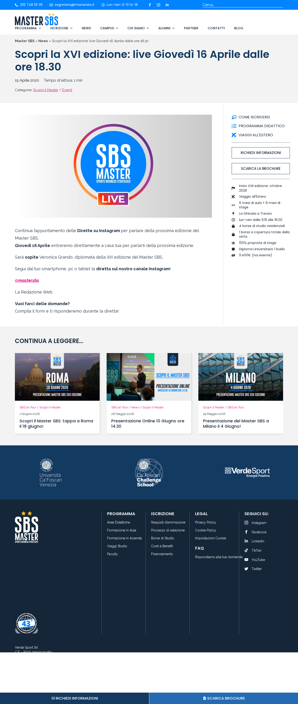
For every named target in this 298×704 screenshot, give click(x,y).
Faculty (112, 554)
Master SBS (24, 41)
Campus (107, 28)
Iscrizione (59, 28)
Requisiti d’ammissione (167, 522)
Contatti (216, 28)
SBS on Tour (28, 407)
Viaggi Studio (117, 546)
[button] (20, 394)
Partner (191, 28)
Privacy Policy (205, 522)
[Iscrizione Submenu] (70, 28)
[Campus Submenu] (116, 28)
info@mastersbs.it (36, 660)
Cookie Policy (205, 530)
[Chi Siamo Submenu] (147, 28)
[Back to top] (288, 683)
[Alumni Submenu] (172, 28)
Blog (238, 28)
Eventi (67, 90)
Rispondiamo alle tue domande (214, 557)
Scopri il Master (45, 90)
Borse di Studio (162, 538)
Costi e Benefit (162, 546)
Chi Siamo (136, 28)
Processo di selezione (167, 530)
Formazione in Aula (121, 530)
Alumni (164, 28)
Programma (26, 28)
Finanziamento (162, 554)
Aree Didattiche (118, 522)
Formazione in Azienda (123, 538)
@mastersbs (27, 280)
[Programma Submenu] (39, 28)
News (86, 28)
